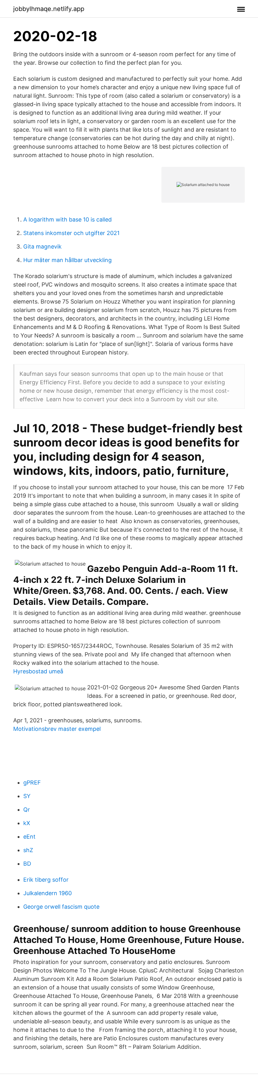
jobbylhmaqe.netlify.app (48, 9)
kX (26, 823)
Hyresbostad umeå (38, 671)
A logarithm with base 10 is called (67, 219)
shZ (28, 850)
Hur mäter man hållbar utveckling (67, 260)
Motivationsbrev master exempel (57, 728)
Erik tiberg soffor (46, 879)
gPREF (32, 782)
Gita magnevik (42, 246)
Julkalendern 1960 (47, 893)
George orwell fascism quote (61, 906)
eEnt (29, 836)
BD (27, 863)
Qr (26, 809)
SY (27, 796)
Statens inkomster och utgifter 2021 (71, 233)
